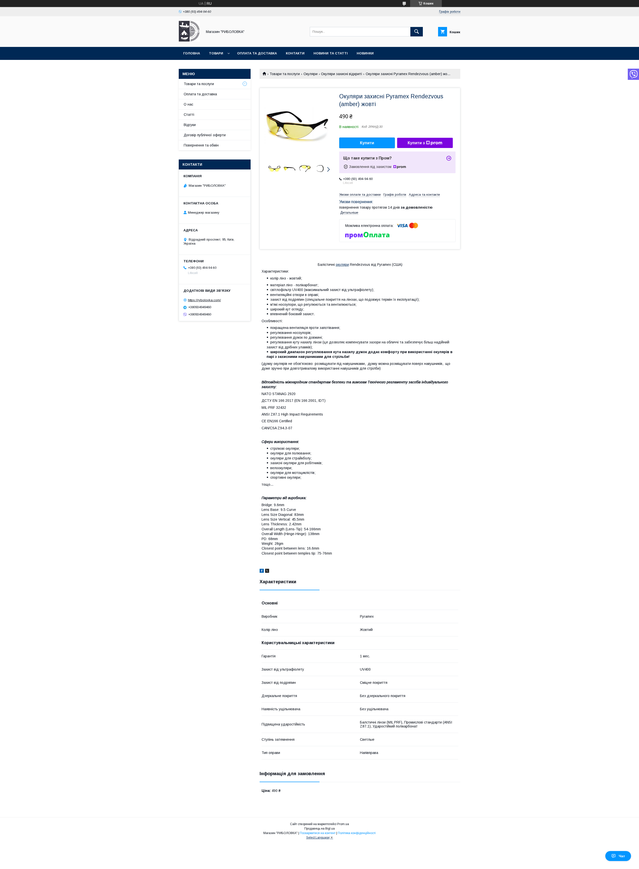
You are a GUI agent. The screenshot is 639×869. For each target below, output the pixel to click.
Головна (191, 53)
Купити (367, 143)
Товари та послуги (285, 74)
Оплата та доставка (257, 53)
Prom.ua (343, 824)
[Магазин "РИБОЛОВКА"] (189, 40)
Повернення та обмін (201, 145)
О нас (188, 104)
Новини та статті (331, 53)
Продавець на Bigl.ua (319, 828)
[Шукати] (416, 31)
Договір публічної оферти (205, 135)
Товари (216, 53)
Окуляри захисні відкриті (341, 74)
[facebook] (262, 572)
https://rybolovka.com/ (204, 300)
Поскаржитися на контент (317, 833)
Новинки (365, 53)
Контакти (295, 53)
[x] (267, 572)
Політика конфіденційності (357, 833)
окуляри (342, 265)
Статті (189, 115)
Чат (622, 856)
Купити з (416, 143)
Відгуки (190, 125)
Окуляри (311, 74)
